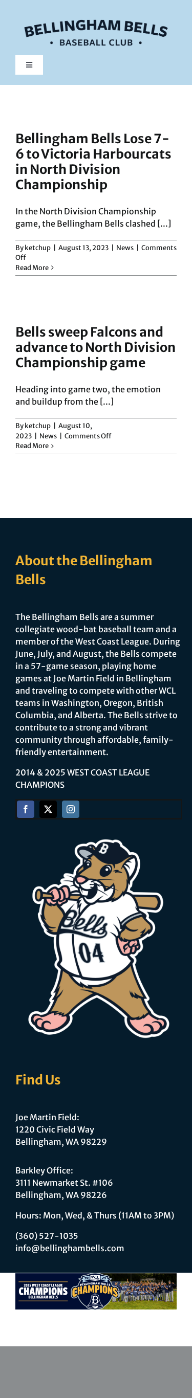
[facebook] (25, 809)
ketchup (38, 247)
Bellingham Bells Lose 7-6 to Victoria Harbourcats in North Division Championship (93, 161)
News (125, 247)
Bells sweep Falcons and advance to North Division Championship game (95, 347)
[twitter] (48, 809)
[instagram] (70, 809)
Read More (32, 267)
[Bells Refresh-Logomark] (96, 14)
